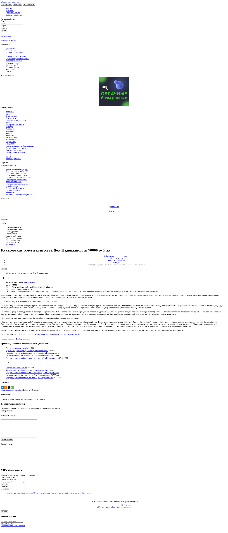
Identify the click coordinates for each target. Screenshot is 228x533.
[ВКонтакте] (2, 387)
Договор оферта (12, 67)
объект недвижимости (114, 291)
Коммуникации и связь (15, 125)
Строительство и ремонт (16, 152)
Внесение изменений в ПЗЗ (17, 171)
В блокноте (10, 244)
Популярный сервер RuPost (17, 175)
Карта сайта (10, 69)
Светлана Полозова (44, 334)
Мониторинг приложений (16, 180)
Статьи (8, 71)
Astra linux (10, 192)
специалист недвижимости (70, 291)
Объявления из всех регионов (13, 526)
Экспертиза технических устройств (20, 195)
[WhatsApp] (12, 387)
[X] (9, 387)
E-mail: (3, 21)
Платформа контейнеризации (18, 184)
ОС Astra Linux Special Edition (18, 177)
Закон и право (11, 116)
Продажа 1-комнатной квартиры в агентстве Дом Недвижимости (32, 353)
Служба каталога (12, 186)
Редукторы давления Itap (16, 173)
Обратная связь (27, 493)
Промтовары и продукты (16, 148)
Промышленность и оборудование (20, 146)
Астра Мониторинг (13, 182)
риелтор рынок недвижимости (145, 291)
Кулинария (10, 129)
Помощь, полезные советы (16, 56)
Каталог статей (12, 65)
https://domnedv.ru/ (24, 289)
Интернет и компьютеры (16, 120)
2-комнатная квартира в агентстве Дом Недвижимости (28, 355)
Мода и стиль (11, 137)
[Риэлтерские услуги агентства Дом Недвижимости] (27, 273)
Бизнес (8, 114)
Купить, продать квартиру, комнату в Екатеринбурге (27, 351)
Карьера (9, 122)
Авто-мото (10, 112)
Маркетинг (10, 135)
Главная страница (13, 493)
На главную (10, 48)
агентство (128, 291)
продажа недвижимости (42, 291)
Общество (10, 144)
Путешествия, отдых (14, 150)
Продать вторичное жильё (16, 348)
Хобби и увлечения (13, 159)
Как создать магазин (14, 61)
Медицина (10, 131)
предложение (29, 282)
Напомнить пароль (8, 40)
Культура (9, 127)
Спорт (8, 154)
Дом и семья (11, 118)
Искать (4, 484)
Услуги (8, 157)
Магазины (10, 11)
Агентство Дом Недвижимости (66, 334)
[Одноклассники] (5, 387)
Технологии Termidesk (15, 188)
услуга (55, 291)
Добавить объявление (14, 15)
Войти (4, 30)
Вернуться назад (7, 524)
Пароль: (4, 26)
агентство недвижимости (21, 291)
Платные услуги (12, 63)
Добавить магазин (13, 13)
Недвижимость (12, 139)
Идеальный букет (13, 190)
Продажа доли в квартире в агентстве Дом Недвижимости (29, 378)
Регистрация (6, 36)
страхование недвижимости (93, 291)
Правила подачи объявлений (17, 59)
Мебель (9, 133)
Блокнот (9, 8)
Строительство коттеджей (16, 169)
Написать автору (8, 390)
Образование (11, 142)
